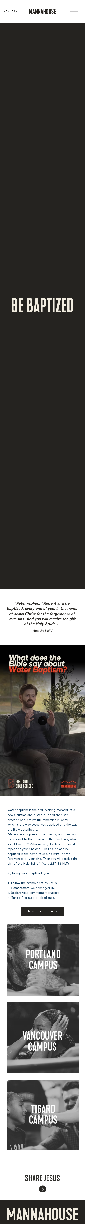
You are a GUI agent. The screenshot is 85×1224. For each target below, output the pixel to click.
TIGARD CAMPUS (43, 1114)
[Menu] (74, 11)
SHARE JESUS (42, 1177)
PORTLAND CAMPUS (43, 960)
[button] (78, 791)
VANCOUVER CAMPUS (42, 1042)
